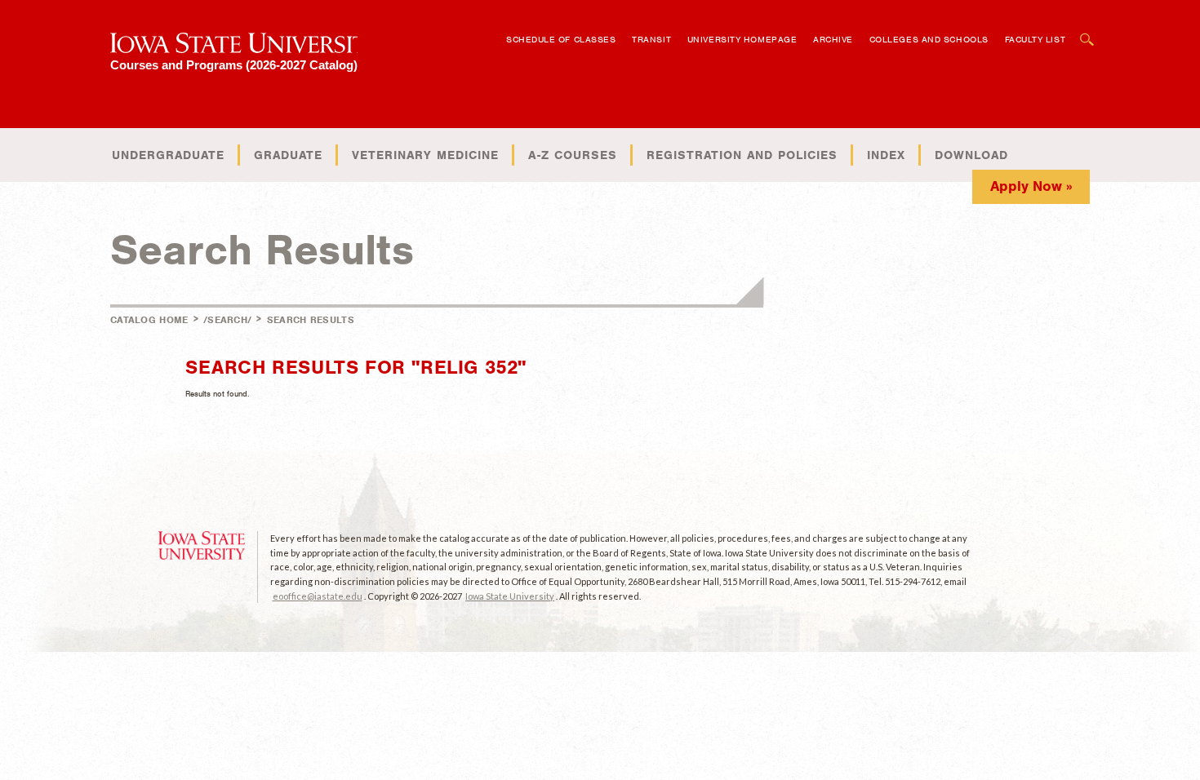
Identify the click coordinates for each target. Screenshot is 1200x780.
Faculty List (1035, 39)
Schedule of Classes (561, 39)
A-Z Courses (572, 155)
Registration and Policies (742, 155)
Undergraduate (168, 155)
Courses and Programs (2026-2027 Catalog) (234, 65)
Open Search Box (1087, 31)
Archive (833, 39)
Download (971, 155)
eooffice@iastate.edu (317, 596)
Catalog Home (149, 319)
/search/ (227, 319)
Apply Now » (1031, 186)
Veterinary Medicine (425, 155)
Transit (651, 39)
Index (886, 155)
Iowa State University (509, 596)
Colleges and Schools (929, 39)
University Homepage (742, 39)
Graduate (288, 155)
